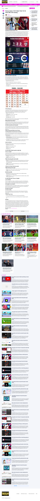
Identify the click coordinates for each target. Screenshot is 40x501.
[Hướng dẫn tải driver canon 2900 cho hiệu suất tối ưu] (6, 286)
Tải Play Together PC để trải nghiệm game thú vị (17, 6)
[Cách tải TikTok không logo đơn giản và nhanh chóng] (6, 377)
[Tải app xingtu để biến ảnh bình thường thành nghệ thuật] (6, 300)
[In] (3, 18)
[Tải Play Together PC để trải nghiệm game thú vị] (6, 293)
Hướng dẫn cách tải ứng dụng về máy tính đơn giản (20, 361)
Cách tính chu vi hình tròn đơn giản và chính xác (19, 493)
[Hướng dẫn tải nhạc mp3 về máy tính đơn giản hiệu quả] (6, 307)
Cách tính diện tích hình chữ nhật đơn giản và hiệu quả (20, 486)
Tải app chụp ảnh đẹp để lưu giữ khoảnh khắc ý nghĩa (20, 388)
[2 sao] (12, 208)
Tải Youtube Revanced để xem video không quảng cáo (20, 437)
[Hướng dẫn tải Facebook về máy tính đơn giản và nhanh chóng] (6, 398)
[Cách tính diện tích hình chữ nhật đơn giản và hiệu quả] (6, 489)
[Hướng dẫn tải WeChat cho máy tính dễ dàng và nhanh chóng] (6, 321)
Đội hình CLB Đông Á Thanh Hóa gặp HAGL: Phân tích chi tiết (20, 224)
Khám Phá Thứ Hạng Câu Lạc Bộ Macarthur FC (19, 252)
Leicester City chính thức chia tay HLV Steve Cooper (7, 224)
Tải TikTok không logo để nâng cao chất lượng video (20, 354)
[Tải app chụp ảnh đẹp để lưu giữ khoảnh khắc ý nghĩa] (6, 391)
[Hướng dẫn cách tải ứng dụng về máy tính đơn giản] (6, 363)
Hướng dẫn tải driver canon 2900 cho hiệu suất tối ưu (20, 284)
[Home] (3, 11)
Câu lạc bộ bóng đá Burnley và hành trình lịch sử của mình (7, 268)
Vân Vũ (9, 14)
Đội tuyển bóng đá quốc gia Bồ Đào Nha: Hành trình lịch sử (32, 238)
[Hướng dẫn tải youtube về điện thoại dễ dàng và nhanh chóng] (6, 279)
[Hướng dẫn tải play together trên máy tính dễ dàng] (6, 314)
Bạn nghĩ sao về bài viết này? (8, 208)
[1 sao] (11, 208)
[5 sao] (16, 208)
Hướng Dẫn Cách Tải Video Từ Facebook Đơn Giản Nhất (20, 347)
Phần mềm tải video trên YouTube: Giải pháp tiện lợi (20, 472)
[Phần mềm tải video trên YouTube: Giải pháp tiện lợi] (6, 405)
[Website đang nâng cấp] (5, 1)
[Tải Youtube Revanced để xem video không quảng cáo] (6, 370)
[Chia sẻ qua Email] (3, 15)
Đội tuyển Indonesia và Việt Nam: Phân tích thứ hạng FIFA (32, 224)
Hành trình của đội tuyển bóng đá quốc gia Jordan (19, 238)
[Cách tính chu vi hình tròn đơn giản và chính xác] (6, 495)
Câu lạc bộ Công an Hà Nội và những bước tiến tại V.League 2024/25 (31, 253)
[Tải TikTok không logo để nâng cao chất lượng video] (6, 357)
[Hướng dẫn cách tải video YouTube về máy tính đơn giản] (6, 343)
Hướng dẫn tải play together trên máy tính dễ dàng (19, 311)
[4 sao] (15, 208)
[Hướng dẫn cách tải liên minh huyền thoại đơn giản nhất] (6, 328)
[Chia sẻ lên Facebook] (3, 13)
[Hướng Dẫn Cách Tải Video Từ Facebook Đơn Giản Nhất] (6, 350)
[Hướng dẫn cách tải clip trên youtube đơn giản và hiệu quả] (6, 335)
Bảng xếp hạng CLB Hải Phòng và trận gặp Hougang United (7, 252)
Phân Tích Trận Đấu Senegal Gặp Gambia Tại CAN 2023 (7, 238)
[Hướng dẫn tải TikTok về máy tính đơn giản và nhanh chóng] (6, 384)
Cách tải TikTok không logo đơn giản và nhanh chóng (20, 374)
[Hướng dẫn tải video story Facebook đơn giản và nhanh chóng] (6, 412)
